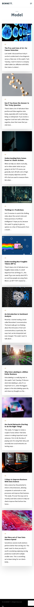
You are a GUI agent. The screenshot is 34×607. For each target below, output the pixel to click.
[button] (31, 3)
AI (5, 44)
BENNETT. (7, 3)
